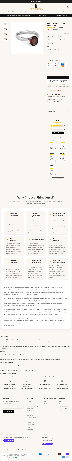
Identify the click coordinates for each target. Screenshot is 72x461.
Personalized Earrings (14, 365)
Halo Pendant (11, 359)
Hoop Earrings (3, 354)
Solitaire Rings (45, 346)
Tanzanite (2, 376)
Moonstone (31, 376)
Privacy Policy (30, 413)
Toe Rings (24, 339)
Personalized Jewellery (45, 12)
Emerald (7, 376)
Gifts (54, 12)
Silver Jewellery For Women (62, 339)
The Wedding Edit (13, 12)
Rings (1, 339)
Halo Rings (32, 346)
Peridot (47, 376)
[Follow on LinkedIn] (26, 449)
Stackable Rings (3, 346)
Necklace (15, 339)
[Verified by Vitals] (16, 457)
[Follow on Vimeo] (22, 449)
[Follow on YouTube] (18, 449)
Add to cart (58, 72)
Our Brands (29, 410)
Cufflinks (42, 339)
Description (51, 106)
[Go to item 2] (5, 29)
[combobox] (61, 137)
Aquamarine (18, 376)
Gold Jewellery (23, 12)
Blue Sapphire (25, 376)
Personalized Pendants (25, 365)
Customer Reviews (31, 424)
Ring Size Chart (30, 422)
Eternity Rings (19, 346)
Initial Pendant (41, 359)
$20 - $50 (13, 370)
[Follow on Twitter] (7, 449)
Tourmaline (42, 376)
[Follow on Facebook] (4, 449)
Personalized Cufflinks (36, 365)
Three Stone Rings (4, 348)
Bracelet (20, 339)
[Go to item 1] (5, 24)
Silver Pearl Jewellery (29, 341)
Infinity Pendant (48, 359)
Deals (62, 12)
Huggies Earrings (26, 354)
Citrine (55, 376)
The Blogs (46, 403)
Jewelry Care (30, 403)
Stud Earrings (18, 354)
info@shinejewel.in (49, 438)
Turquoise (60, 376)
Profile (60, 401)
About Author (30, 429)
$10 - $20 (6, 18)
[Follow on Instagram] (11, 449)
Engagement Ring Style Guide (34, 427)
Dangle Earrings (10, 354)
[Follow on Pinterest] (15, 449)
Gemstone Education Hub (33, 420)
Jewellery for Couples (39, 341)
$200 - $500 (30, 370)
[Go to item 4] (5, 39)
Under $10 (2, 370)
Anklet (34, 339)
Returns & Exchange (64, 406)
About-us (29, 401)
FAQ (60, 410)
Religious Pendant (57, 359)
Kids (58, 12)
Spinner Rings (66, 346)
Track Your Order (63, 408)
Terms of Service (31, 415)
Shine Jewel (9, 287)
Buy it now (58, 77)
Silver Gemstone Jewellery (17, 341)
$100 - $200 (24, 370)
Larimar (65, 376)
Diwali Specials (48, 341)
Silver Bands (26, 346)
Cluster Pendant (18, 359)
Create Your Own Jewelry (32, 417)
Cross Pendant (34, 359)
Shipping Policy (30, 408)
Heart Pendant (26, 359)
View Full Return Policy (54, 101)
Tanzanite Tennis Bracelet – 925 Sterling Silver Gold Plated (18, 455)
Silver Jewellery (33, 12)
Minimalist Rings (53, 346)
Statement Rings (11, 346)
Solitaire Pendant (4, 359)
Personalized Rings (4, 365)
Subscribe (8, 411)
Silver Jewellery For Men (50, 339)
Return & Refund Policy (32, 406)
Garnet (51, 376)
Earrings (5, 339)
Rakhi (38, 339)
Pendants (10, 339)
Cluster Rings (38, 346)
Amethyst (37, 376)
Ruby (14, 376)
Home (1, 18)
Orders (60, 403)
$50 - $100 (18, 370)
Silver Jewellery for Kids (5, 341)
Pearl (11, 376)
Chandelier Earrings (35, 354)
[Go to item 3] (5, 34)
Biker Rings (60, 346)
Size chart (66, 33)
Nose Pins (30, 339)
